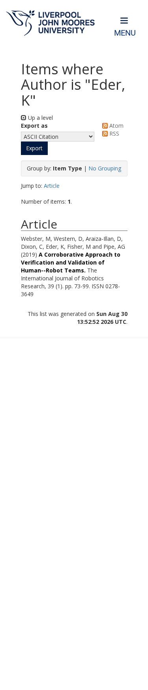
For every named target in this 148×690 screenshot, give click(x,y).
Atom (116, 125)
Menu (125, 33)
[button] (34, 148)
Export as (34, 125)
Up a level (39, 117)
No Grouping (104, 168)
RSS (113, 133)
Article (52, 185)
